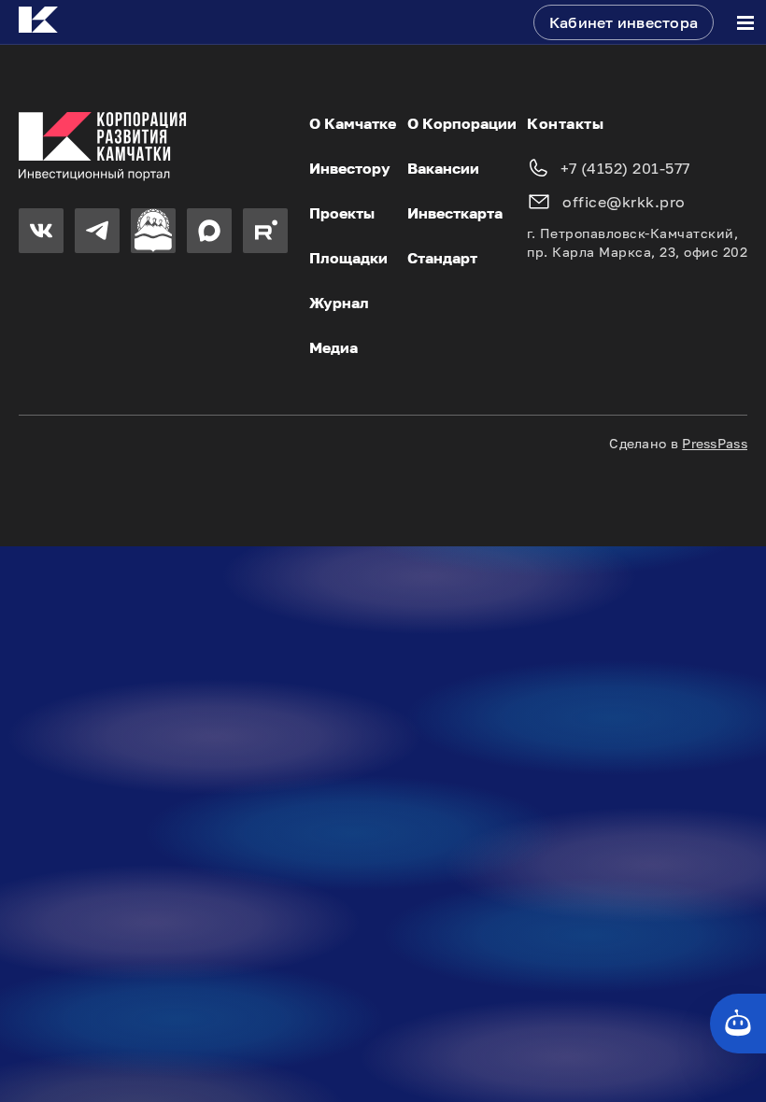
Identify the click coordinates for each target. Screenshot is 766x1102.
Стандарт (442, 257)
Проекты (342, 213)
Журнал (339, 302)
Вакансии (443, 168)
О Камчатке (352, 123)
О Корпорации (462, 123)
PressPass (714, 443)
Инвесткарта (455, 213)
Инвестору (349, 168)
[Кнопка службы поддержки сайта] (738, 1023)
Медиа (333, 347)
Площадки (348, 257)
